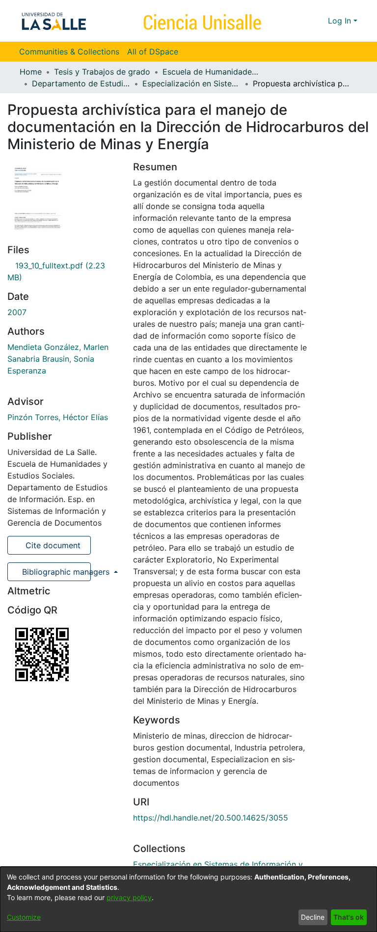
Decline (312, 917)
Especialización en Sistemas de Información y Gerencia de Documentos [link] (191, 83)
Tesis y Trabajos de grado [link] (102, 72)
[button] (302, 21)
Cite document (52, 545)
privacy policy (129, 897)
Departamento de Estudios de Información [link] (81, 83)
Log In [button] (340, 21)
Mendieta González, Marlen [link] (57, 347)
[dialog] (188, 899)
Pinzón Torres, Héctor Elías (57, 417)
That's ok (348, 917)
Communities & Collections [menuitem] (69, 51)
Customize (24, 917)
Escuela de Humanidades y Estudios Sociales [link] (211, 72)
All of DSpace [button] (152, 51)
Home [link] (31, 72)
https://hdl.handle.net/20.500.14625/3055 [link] (210, 818)
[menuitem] (156, 51)
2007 (17, 312)
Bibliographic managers (55, 572)
